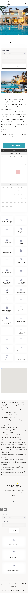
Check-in (4, 514)
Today (13, 150)
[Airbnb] (14, 501)
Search (14, 530)
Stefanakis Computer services (18, 590)
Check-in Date (6, 50)
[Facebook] (1, 509)
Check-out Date (6, 57)
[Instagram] (5, 509)
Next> (25, 150)
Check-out (5, 521)
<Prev (2, 150)
